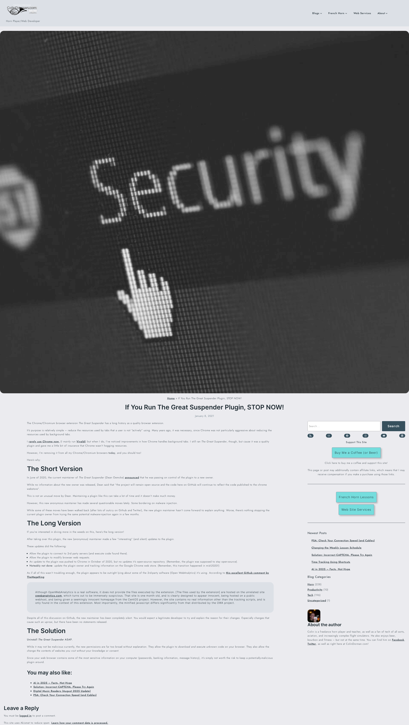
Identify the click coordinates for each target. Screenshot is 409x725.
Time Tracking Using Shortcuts (331, 562)
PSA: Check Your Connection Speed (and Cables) (65, 695)
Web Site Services (356, 509)
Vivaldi (81, 441)
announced (132, 477)
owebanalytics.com (48, 595)
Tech (310, 595)
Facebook (398, 640)
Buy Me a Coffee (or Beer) (356, 453)
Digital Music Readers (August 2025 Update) (62, 691)
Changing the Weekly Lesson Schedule (337, 548)
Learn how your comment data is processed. (79, 723)
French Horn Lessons (356, 497)
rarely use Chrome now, (44, 441)
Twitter (312, 644)
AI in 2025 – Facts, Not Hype (52, 683)
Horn (311, 584)
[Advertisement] (356, 674)
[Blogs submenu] (321, 13)
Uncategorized (317, 600)
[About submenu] (387, 13)
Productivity (315, 589)
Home (171, 398)
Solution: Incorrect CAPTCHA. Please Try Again (63, 687)
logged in (25, 715)
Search (394, 426)
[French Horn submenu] (346, 13)
